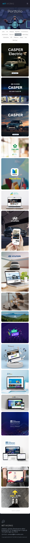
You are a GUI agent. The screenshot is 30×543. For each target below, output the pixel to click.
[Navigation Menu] (27, 3)
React (21, 37)
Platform (16, 37)
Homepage (18, 34)
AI (7, 31)
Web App (15, 40)
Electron (12, 34)
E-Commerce (24, 31)
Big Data (17, 31)
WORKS (8, 4)
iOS (11, 37)
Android (12, 31)
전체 (3, 31)
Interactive (6, 37)
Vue (26, 37)
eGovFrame (5, 34)
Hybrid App (25, 34)
